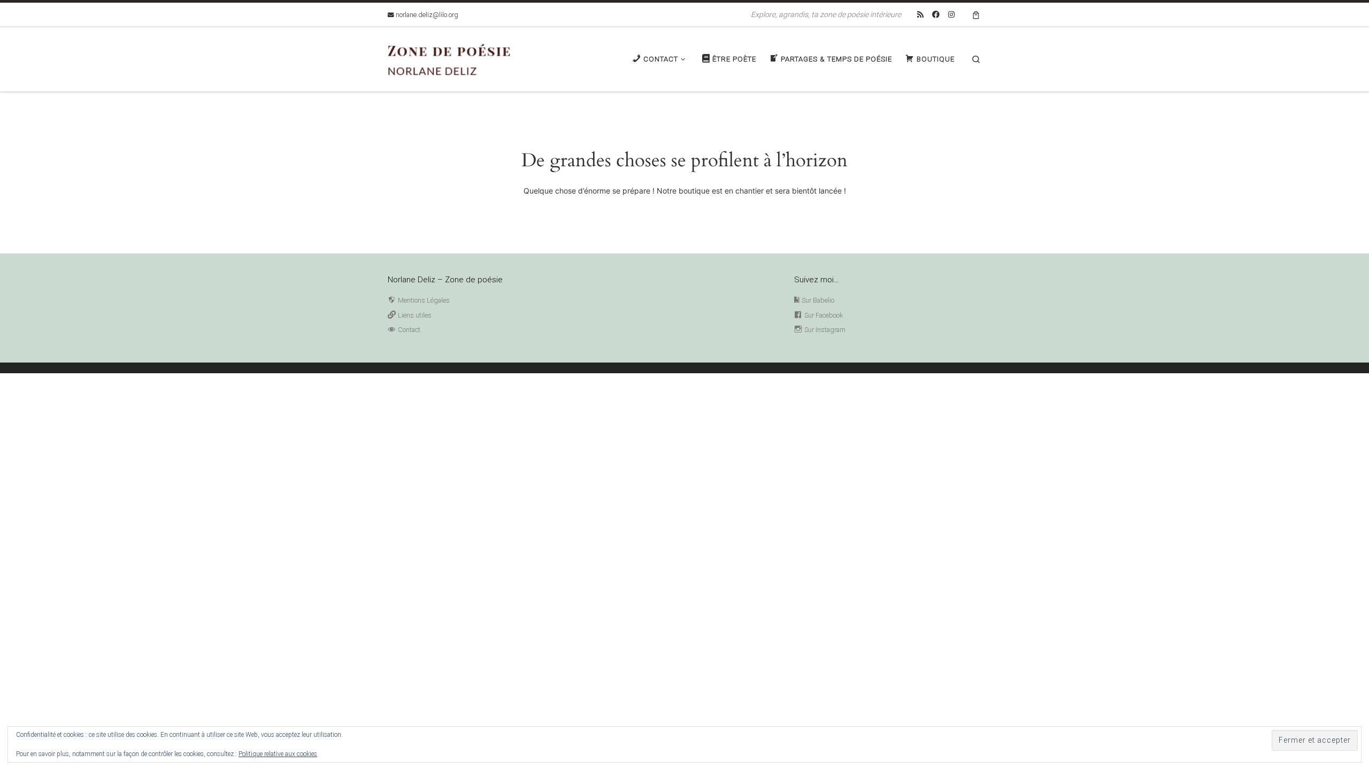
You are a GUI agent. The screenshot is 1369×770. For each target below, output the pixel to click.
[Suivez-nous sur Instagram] (951, 15)
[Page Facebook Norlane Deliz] (936, 15)
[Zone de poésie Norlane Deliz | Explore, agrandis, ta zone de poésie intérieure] (454, 58)
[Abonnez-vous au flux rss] (920, 15)
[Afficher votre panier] (976, 15)
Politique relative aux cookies (278, 754)
